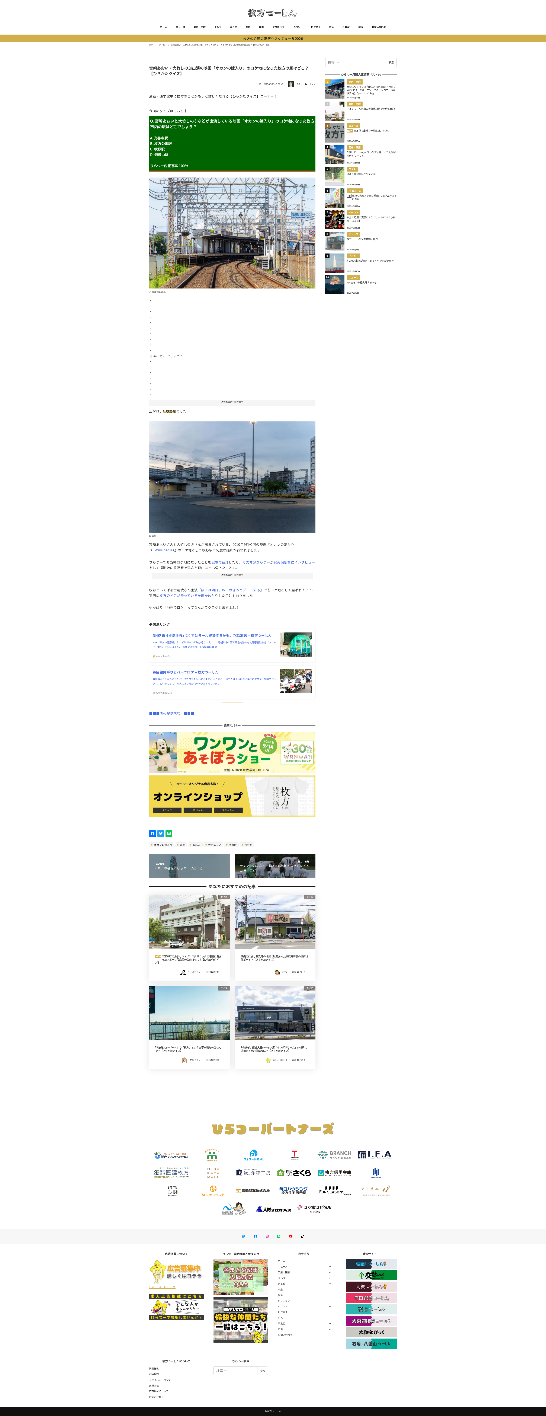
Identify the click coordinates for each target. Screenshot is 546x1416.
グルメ (217, 27)
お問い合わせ (379, 27)
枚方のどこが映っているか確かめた (187, 595)
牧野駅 (248, 844)
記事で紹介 (220, 562)
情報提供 (154, 1368)
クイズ (312, 84)
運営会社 (154, 1385)
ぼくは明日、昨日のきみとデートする (230, 589)
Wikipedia (164, 550)
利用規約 (154, 1374)
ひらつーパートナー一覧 (162, 1287)
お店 (248, 27)
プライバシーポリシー (161, 1379)
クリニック (278, 27)
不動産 (346, 27)
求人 (331, 27)
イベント (297, 27)
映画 (182, 844)
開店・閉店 (200, 27)
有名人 (196, 844)
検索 (391, 62)
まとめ (233, 27)
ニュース (180, 27)
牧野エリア (214, 844)
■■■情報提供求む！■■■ (171, 713)
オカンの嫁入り (162, 844)
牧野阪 (232, 844)
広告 (360, 27)
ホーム (163, 27)
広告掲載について (158, 1391)
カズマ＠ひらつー (256, 562)
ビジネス (316, 27)
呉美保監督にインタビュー (294, 562)
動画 (261, 27)
